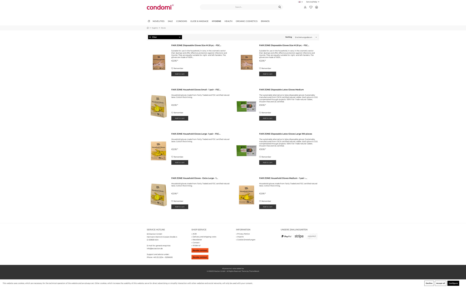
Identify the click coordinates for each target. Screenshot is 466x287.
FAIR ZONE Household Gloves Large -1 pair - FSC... (196, 134)
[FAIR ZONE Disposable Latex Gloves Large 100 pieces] (246, 150)
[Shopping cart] (316, 7)
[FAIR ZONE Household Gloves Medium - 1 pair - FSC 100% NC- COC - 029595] (246, 195)
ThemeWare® (254, 271)
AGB (195, 234)
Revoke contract (200, 250)
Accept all (440, 283)
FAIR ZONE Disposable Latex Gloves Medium (281, 90)
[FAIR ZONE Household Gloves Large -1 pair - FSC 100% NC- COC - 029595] (158, 150)
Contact (196, 242)
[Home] (149, 21)
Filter (154, 37)
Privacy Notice (243, 234)
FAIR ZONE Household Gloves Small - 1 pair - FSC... (196, 90)
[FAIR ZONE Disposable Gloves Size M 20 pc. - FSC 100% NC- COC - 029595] (158, 62)
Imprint (240, 237)
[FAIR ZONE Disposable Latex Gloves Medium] (246, 106)
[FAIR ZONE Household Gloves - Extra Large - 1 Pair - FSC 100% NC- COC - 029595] (158, 195)
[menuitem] (311, 1)
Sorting (288, 37)
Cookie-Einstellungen (246, 240)
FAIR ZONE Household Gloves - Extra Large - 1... (194, 178)
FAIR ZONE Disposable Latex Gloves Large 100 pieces (285, 134)
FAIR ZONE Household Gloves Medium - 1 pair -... (283, 178)
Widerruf (196, 245)
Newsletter (197, 240)
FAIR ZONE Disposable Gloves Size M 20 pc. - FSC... (196, 45)
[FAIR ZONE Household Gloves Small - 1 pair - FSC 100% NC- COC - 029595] (158, 106)
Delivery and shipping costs (204, 237)
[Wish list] (310, 7)
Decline (429, 283)
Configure (453, 283)
